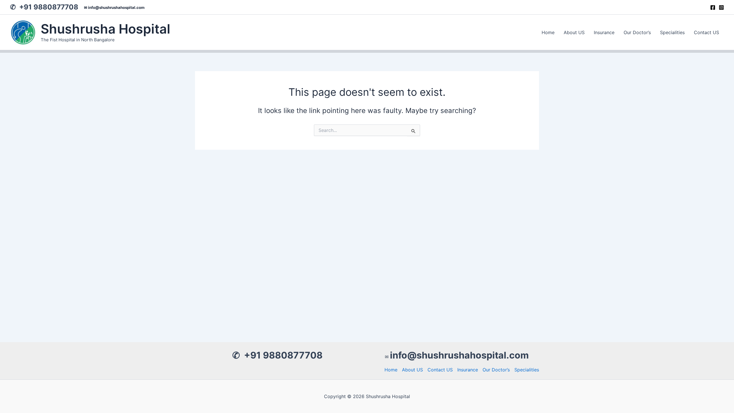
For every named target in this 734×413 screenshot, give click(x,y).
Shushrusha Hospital (105, 29)
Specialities (672, 32)
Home (548, 32)
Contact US (706, 32)
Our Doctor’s (637, 32)
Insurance (604, 32)
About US (574, 32)
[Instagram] (721, 7)
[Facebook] (712, 7)
